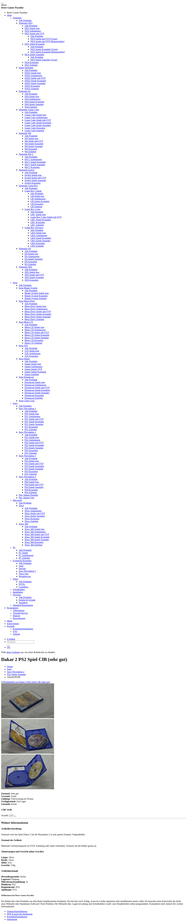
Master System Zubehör (36, 298)
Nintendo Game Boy (28, 185)
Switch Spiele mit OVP (35, 178)
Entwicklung (13, 623)
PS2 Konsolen (31, 450)
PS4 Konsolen (31, 490)
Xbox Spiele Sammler (35, 516)
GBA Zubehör (37, 246)
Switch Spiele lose (33, 175)
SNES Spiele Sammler (35, 83)
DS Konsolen (31, 261)
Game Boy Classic (33, 191)
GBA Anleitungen (38, 235)
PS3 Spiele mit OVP (34, 463)
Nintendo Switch (26, 170)
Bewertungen (19, 618)
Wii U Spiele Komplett (35, 162)
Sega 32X (23, 345)
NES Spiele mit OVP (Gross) (43, 39)
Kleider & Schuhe (27, 600)
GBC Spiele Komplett (40, 220)
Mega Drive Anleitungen (36, 309)
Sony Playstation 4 (27, 476)
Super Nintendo (26, 67)
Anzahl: (5, 815)
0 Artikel (11, 639)
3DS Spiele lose (32, 272)
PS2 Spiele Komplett (34, 445)
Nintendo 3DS (25, 267)
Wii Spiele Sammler (34, 146)
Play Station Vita (26, 497)
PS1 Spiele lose (32, 414)
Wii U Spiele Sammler (35, 164)
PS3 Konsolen (31, 471)
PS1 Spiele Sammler (34, 424)
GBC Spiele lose (38, 214)
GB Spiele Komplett (39, 201)
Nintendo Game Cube (29, 109)
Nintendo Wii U (26, 154)
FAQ (15, 631)
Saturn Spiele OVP (33, 369)
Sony (15, 403)
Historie (16, 615)
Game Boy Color (32, 209)
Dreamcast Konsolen (34, 395)
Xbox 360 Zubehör (33, 545)
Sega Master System (28, 288)
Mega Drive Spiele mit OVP (38, 311)
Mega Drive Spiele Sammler (38, 317)
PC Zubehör (24, 558)
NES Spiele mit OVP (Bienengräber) (47, 41)
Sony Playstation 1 (27, 408)
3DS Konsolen (31, 280)
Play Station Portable (28, 495)
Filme (15, 579)
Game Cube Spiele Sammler (38, 125)
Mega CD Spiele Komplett (37, 335)
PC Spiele (23, 553)
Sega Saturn (24, 358)
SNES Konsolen (32, 86)
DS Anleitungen (32, 256)
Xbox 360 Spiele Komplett (37, 537)
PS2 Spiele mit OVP (34, 442)
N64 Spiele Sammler (34, 104)
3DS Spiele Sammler (34, 277)
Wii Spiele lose (31, 138)
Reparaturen (12, 608)
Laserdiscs (23, 587)
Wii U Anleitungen (33, 159)
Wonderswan (25, 576)
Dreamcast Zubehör (34, 398)
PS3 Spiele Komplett (34, 466)
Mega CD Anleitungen (35, 330)
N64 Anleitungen (32, 99)
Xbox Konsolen (32, 518)
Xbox (21, 505)
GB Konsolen (36, 204)
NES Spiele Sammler (34, 54)
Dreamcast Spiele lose (35, 382)
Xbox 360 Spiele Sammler (37, 539)
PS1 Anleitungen (32, 416)
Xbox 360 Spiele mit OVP (37, 534)
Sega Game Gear (26, 400)
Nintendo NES (25, 23)
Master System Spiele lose (37, 293)
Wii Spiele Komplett (34, 143)
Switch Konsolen (32, 183)
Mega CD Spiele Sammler (37, 338)
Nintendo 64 (24, 91)
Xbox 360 (23, 524)
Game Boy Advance (34, 227)
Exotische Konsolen (22, 560)
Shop (9, 15)
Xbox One (23, 574)
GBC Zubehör (37, 225)
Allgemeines (18, 610)
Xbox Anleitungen (33, 511)
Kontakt (10, 626)
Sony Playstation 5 (27, 571)
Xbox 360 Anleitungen (35, 532)
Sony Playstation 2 (27, 432)
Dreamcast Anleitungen (35, 385)
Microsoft (17, 500)
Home (10, 666)
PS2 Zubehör (31, 453)
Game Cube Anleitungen (36, 117)
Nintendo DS (25, 248)
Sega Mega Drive (27, 301)
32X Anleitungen (32, 353)
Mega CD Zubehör (33, 343)
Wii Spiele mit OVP (34, 141)
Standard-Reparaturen (23, 605)
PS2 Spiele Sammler (34, 448)
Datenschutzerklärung (17, 911)
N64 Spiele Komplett (34, 102)
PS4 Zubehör (31, 492)
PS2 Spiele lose (32, 437)
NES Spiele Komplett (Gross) (44, 49)
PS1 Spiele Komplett (34, 421)
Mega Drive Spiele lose (35, 306)
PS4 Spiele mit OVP (34, 484)
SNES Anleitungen (33, 75)
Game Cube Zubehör (34, 130)
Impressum (12, 919)
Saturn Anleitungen (33, 366)
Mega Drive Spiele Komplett (38, 314)
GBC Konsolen (37, 222)
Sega (15, 282)
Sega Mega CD (26, 322)
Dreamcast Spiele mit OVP (37, 387)
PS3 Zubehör (31, 474)
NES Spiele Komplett (35, 44)
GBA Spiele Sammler (40, 240)
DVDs (22, 584)
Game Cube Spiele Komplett (38, 122)
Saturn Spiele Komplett (35, 372)
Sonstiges (23, 602)
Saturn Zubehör (32, 374)
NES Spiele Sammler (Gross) (43, 60)
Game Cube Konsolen (35, 128)
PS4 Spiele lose (32, 482)
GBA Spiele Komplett (40, 238)
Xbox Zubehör (31, 521)
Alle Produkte (25, 20)
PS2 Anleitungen (32, 440)
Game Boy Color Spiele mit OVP (46, 217)
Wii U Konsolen (32, 167)
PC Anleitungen (26, 555)
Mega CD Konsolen (34, 340)
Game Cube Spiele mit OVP (38, 120)
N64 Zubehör (31, 107)
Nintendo (17, 18)
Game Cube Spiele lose (35, 115)
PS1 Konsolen (31, 427)
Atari (21, 566)
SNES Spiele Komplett (35, 81)
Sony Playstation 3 (27, 456)
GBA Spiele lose (38, 233)
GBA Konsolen (37, 243)
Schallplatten (19, 589)
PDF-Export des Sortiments (19, 914)
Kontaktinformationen (23, 629)
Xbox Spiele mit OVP (35, 513)
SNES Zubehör (32, 88)
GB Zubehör (36, 206)
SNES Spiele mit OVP (35, 78)
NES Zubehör (31, 65)
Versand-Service (20, 613)
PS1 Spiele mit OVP (34, 419)
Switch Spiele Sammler (35, 180)
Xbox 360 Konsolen (34, 542)
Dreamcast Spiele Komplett (37, 390)
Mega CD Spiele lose (34, 327)
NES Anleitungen (33, 31)
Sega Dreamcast (26, 377)
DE (8, 647)
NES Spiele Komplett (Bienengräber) (47, 52)
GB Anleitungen (38, 199)
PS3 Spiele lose (32, 461)
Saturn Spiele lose (33, 364)
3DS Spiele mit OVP (34, 275)
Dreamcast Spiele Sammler (37, 393)
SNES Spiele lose (33, 73)
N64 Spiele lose (32, 96)
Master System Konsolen (36, 296)
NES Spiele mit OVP (34, 33)
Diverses (17, 594)
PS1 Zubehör (31, 429)
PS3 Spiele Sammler (34, 469)
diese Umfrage (13, 652)
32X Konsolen (31, 356)
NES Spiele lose (32, 28)
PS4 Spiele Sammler (34, 487)
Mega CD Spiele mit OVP (37, 332)
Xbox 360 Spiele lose (34, 529)
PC (14, 547)
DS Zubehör (30, 264)
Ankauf (16, 634)
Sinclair (22, 568)
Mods (9, 621)
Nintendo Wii (25, 133)
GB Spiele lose (37, 196)
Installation (18, 592)
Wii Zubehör (30, 151)
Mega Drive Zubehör (34, 319)
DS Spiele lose (31, 254)
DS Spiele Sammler (34, 259)
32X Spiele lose (32, 351)
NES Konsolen (32, 62)
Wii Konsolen (31, 149)
